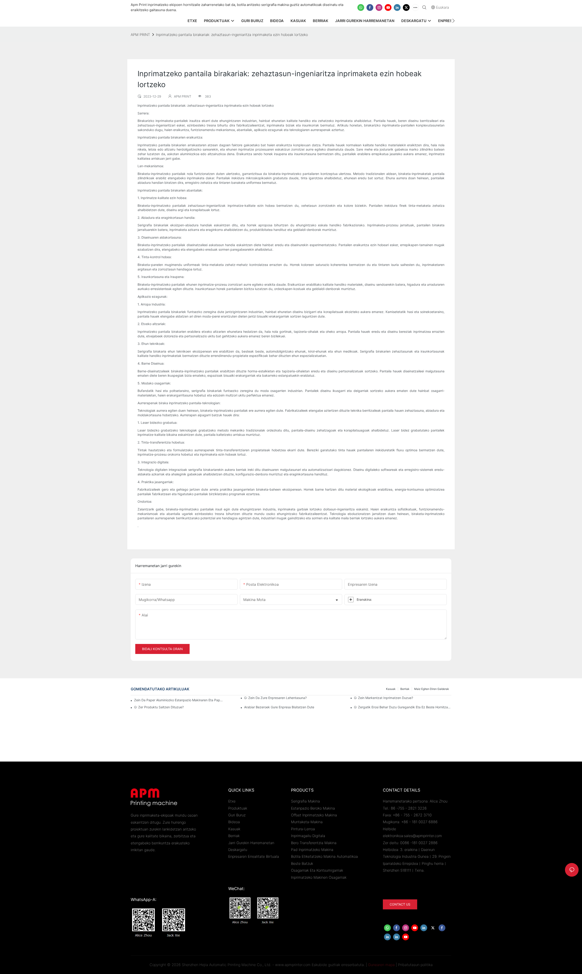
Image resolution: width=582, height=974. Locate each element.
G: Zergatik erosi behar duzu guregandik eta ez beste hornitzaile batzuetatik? (402, 707)
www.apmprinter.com (293, 964)
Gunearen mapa (381, 964)
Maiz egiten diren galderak (431, 689)
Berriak (404, 689)
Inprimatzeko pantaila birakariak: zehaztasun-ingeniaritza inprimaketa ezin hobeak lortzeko (232, 34)
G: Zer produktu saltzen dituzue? (159, 707)
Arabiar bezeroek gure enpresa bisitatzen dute (279, 707)
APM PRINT (140, 34)
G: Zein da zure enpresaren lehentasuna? (275, 698)
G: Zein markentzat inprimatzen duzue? (383, 698)
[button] (453, 21)
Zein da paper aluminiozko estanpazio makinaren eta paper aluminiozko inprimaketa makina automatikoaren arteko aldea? (179, 700)
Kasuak (391, 689)
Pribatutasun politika (415, 964)
